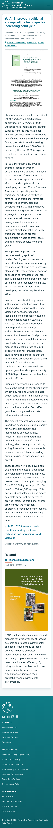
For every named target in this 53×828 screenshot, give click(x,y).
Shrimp (41, 42)
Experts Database (10, 732)
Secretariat (7, 742)
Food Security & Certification (15, 769)
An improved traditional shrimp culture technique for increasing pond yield (25, 22)
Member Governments (12, 801)
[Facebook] (8, 716)
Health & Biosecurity (11, 759)
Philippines (32, 42)
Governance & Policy (11, 784)
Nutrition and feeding (16, 42)
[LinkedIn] (12, 716)
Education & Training (11, 779)
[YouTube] (3, 716)
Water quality (11, 45)
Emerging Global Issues (12, 774)
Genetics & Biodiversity (12, 764)
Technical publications (22, 559)
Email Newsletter (9, 727)
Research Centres (10, 737)
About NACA (7, 796)
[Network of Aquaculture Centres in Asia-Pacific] (26, 707)
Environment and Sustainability (16, 755)
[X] (17, 716)
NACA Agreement (10, 806)
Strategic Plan (8, 811)
